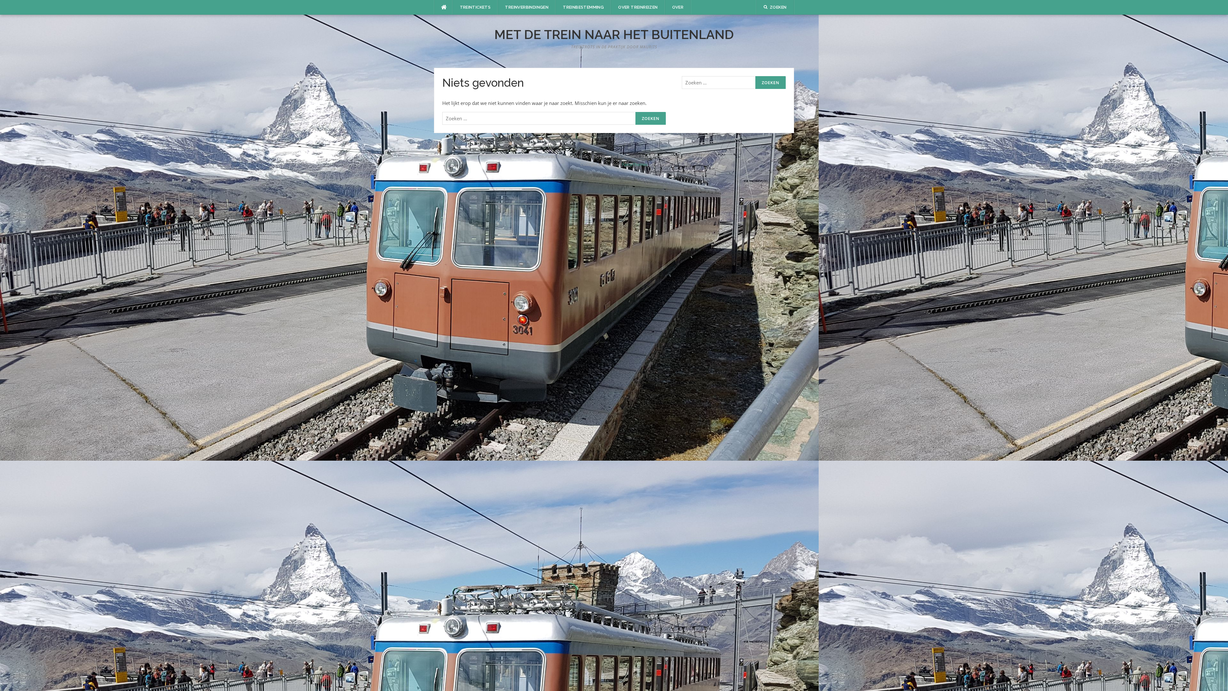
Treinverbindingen (526, 7)
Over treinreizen (637, 7)
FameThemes (635, 164)
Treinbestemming (583, 7)
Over (678, 7)
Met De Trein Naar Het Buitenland (614, 34)
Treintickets (475, 7)
